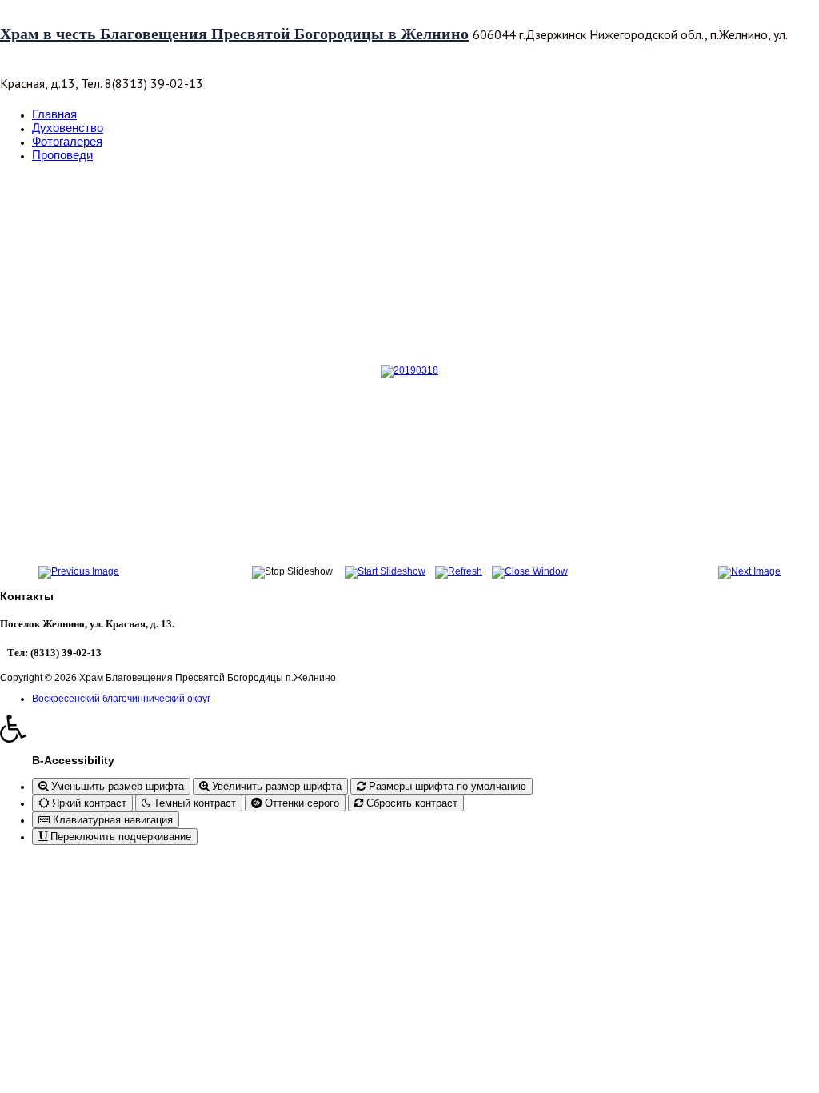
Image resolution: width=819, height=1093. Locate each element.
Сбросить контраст (410, 803)
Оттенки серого (300, 803)
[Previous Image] (78, 571)
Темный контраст (193, 803)
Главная (54, 114)
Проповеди (62, 155)
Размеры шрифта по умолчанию (446, 786)
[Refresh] (458, 571)
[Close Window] (530, 571)
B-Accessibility (73, 760)
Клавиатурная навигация (111, 820)
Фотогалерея (67, 141)
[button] (409, 728)
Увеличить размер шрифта (275, 786)
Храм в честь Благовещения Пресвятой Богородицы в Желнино (234, 33)
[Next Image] (749, 571)
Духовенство (67, 127)
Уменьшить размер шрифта (116, 786)
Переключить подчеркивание (119, 837)
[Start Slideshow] (385, 571)
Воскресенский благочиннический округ (121, 698)
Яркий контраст (87, 803)
